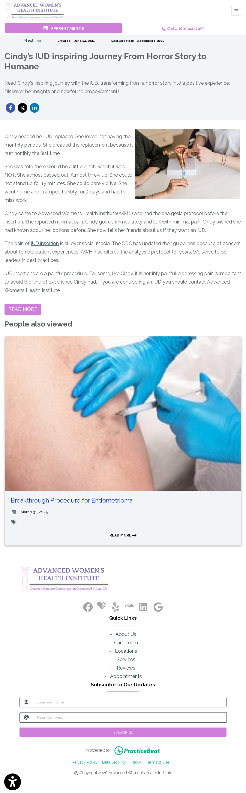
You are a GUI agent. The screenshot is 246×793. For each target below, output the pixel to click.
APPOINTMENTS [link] (66, 28)
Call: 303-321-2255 (185, 28)
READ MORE (121, 535)
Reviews (126, 668)
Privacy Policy (85, 762)
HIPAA (136, 762)
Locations (126, 651)
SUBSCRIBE (123, 732)
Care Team (126, 643)
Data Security (114, 762)
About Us (126, 634)
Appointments (126, 676)
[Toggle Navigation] (236, 11)
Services (126, 659)
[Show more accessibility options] (12, 782)
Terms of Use (157, 762)
